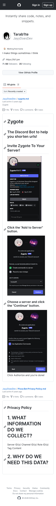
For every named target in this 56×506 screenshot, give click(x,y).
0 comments (28, 110)
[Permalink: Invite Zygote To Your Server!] (5, 148)
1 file (7, 110)
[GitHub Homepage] (19, 498)
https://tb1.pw (13, 59)
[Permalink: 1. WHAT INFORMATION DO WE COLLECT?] (5, 427)
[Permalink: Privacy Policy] (5, 407)
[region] (28, 248)
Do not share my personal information (28, 493)
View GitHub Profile (28, 72)
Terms (9, 488)
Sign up (48, 4)
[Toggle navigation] (4, 5)
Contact (23, 491)
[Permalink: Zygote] (5, 121)
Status (35, 488)
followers (11, 64)
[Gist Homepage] (19, 5)
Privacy (17, 488)
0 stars (40, 110)
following (25, 64)
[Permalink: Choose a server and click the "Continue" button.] (5, 304)
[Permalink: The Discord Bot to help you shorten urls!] (5, 134)
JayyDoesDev (9, 98)
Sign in (36, 4)
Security (26, 488)
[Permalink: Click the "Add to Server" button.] (5, 229)
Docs (15, 491)
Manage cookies (36, 491)
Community (45, 488)
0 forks (16, 110)
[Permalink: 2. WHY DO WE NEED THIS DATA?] (5, 459)
